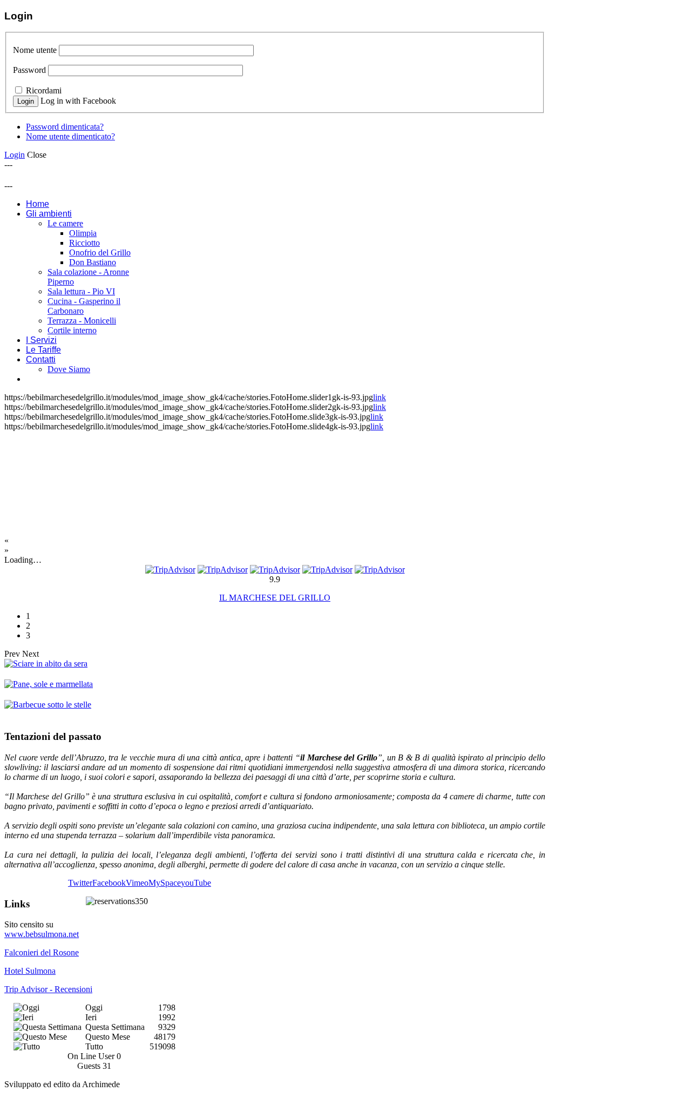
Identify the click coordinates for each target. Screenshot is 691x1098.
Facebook (109, 882)
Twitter (80, 882)
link (379, 397)
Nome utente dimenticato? (70, 136)
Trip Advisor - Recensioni (48, 989)
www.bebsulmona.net (41, 934)
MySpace (164, 882)
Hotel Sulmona (30, 970)
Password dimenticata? (65, 126)
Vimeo (137, 882)
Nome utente (35, 50)
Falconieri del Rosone (41, 952)
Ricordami (44, 90)
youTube (196, 882)
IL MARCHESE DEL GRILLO (274, 597)
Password (29, 70)
